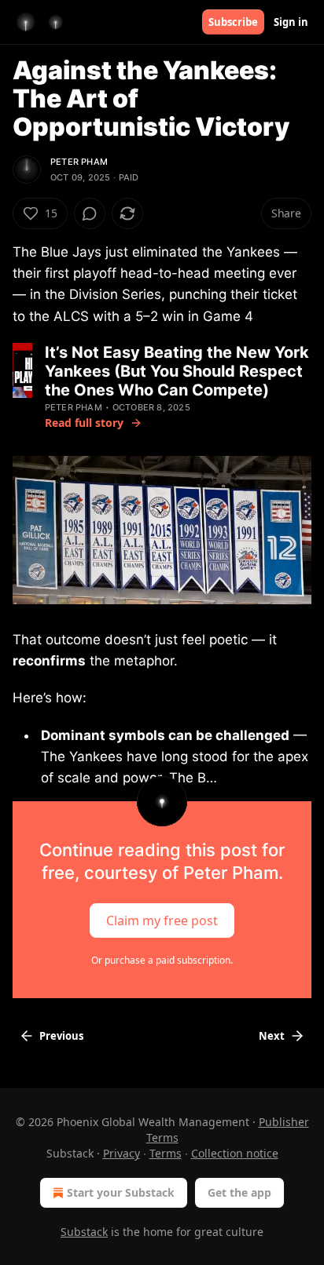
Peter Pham (79, 161)
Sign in (291, 22)
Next (272, 1036)
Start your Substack (121, 1192)
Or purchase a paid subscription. (162, 960)
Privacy (121, 1153)
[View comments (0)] (89, 213)
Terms (165, 1153)
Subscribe (233, 22)
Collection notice (234, 1153)
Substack (84, 1231)
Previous (61, 1036)
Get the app (239, 1192)
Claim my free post (162, 920)
